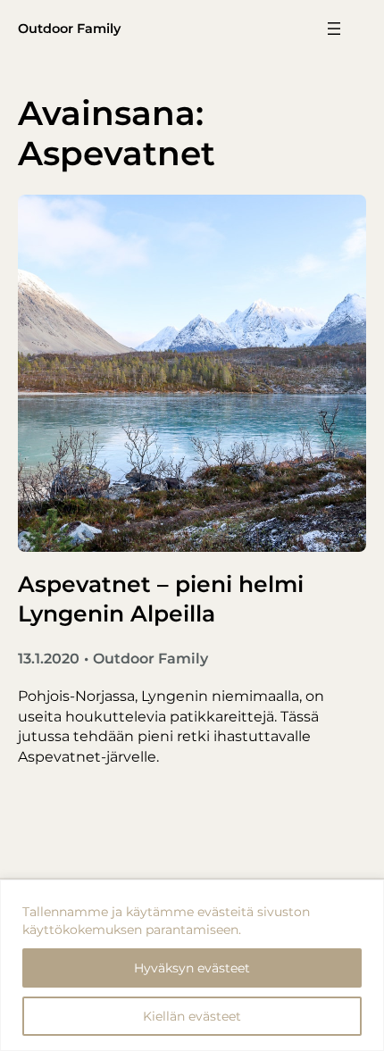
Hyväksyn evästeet (192, 968)
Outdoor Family (69, 29)
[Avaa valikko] (334, 28)
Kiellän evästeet (192, 1016)
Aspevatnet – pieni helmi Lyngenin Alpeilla (161, 599)
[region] (192, 965)
